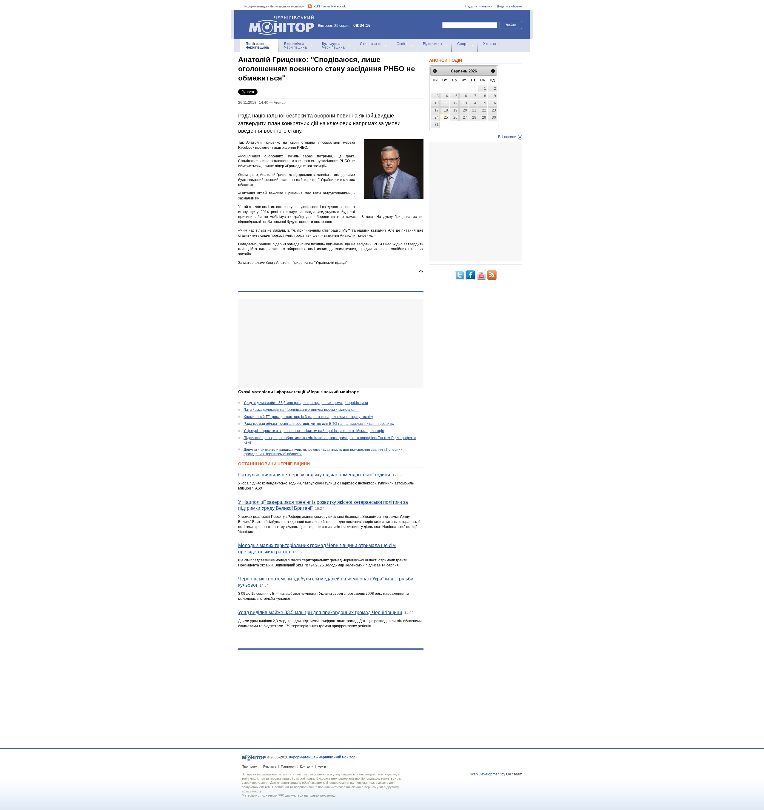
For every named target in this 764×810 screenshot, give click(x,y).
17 (437, 110)
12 (455, 103)
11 (446, 103)
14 (474, 103)
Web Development (485, 774)
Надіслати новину (478, 6)
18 (446, 110)
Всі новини (507, 137)
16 (494, 103)
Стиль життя (370, 44)
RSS (316, 6)
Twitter (325, 6)
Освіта (402, 44)
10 (437, 103)
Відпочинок (432, 44)
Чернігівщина (257, 45)
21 (474, 110)
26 (455, 117)
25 (446, 117)
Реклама (269, 766)
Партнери (288, 766)
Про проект (250, 766)
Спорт (462, 44)
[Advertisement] (330, 343)
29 (484, 117)
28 (474, 117)
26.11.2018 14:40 (253, 102)
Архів (322, 766)
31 (437, 125)
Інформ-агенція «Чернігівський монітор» (279, 17)
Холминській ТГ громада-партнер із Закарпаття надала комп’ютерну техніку (308, 417)
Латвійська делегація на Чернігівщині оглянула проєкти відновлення (302, 410)
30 (494, 117)
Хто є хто (491, 44)
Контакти (306, 766)
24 (437, 117)
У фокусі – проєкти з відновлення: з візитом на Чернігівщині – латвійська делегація (314, 431)
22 (484, 110)
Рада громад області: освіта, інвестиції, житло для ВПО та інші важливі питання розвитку (319, 424)
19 (455, 110)
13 (465, 103)
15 (484, 103)
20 (465, 110)
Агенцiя (280, 102)
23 (494, 110)
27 (465, 117)
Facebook (338, 6)
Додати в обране (509, 6)
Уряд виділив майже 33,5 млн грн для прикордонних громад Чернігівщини (306, 403)
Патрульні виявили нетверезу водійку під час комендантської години (314, 474)
